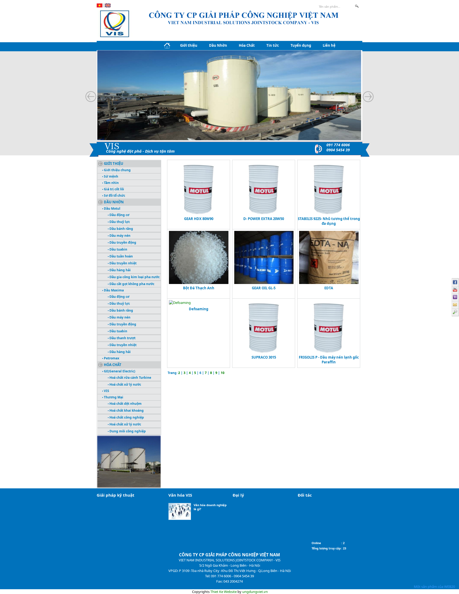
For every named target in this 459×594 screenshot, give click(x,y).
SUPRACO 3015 (264, 357)
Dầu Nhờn (218, 45)
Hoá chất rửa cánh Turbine (130, 377)
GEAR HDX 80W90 (198, 218)
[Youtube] (455, 289)
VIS (106, 391)
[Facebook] (455, 282)
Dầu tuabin (118, 249)
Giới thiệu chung (117, 170)
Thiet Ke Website (223, 591)
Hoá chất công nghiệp (126, 417)
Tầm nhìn (111, 182)
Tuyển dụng (301, 45)
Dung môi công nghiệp (127, 431)
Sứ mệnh (110, 176)
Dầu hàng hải (120, 270)
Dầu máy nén (119, 235)
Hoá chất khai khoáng (126, 410)
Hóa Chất (247, 45)
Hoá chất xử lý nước (125, 384)
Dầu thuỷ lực (119, 221)
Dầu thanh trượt (122, 338)
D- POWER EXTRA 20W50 (263, 218)
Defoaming (198, 309)
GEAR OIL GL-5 (263, 288)
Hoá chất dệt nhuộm (125, 403)
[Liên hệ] (455, 304)
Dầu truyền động (122, 242)
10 (222, 373)
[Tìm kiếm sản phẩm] (455, 312)
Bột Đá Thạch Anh (198, 288)
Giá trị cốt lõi (113, 189)
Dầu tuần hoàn (121, 256)
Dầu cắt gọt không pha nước (131, 284)
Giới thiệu (188, 45)
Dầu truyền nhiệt (123, 263)
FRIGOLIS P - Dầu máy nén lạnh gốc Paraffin (329, 359)
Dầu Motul (111, 208)
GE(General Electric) (119, 371)
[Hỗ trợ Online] (455, 297)
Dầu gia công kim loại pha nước (134, 277)
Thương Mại (113, 397)
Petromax (111, 358)
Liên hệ (329, 45)
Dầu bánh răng (121, 228)
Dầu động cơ (119, 215)
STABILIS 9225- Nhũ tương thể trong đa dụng (329, 221)
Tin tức (272, 45)
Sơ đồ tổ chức (114, 195)
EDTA (328, 288)
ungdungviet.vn (255, 591)
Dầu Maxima (113, 290)
